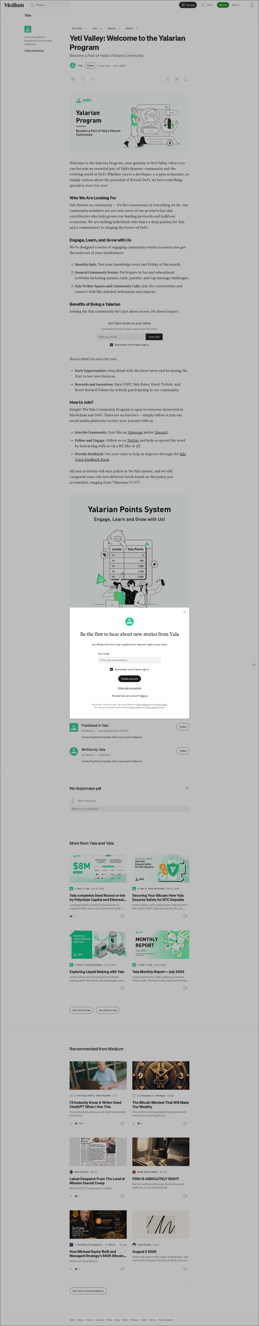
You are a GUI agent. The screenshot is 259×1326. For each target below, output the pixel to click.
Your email (103, 653)
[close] (184, 612)
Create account (129, 678)
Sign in (143, 695)
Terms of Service (143, 704)
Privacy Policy (161, 704)
